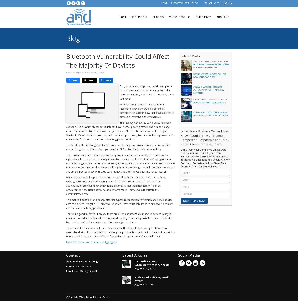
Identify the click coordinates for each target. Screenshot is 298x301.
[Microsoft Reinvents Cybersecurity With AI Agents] (126, 264)
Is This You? (139, 17)
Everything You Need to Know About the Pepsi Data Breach (210, 101)
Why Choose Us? (179, 17)
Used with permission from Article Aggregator (91, 242)
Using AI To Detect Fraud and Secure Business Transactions (210, 114)
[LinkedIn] (78, 3)
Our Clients (203, 17)
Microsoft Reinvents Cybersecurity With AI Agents (151, 263)
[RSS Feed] (83, 3)
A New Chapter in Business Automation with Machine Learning (208, 89)
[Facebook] (68, 3)
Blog (195, 3)
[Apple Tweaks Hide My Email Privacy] (126, 280)
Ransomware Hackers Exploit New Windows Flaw (209, 76)
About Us (223, 17)
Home (164, 3)
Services (158, 17)
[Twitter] (73, 3)
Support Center (180, 3)
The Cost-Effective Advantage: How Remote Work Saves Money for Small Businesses (211, 64)
